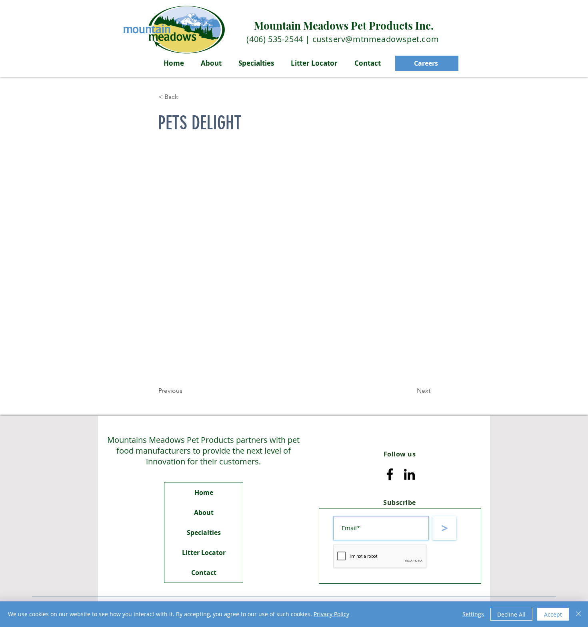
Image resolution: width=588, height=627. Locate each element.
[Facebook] (390, 474)
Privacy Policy (331, 614)
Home (203, 492)
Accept (553, 614)
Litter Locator (204, 552)
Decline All (511, 614)
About (204, 512)
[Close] (578, 614)
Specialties (204, 532)
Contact (203, 572)
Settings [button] (473, 614)
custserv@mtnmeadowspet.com (375, 39)
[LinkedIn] (409, 474)
